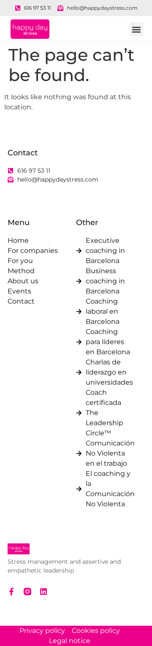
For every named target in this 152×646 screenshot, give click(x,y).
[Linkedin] (43, 591)
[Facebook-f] (11, 591)
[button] (137, 29)
